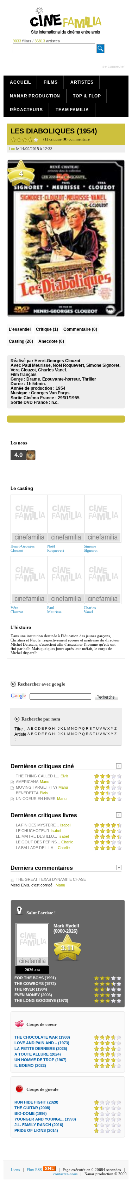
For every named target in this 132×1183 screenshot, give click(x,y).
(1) (47, 329)
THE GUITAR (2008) (32, 1108)
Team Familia (72, 109)
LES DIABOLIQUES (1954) (54, 131)
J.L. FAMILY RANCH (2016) (38, 1125)
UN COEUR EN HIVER (36, 798)
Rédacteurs (26, 109)
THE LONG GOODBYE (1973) (41, 1000)
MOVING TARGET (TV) (36, 787)
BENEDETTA (27, 793)
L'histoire (21, 627)
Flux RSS (35, 1169)
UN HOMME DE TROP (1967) (40, 1060)
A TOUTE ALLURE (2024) (37, 1054)
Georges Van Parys (50, 392)
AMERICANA (27, 781)
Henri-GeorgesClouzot (22, 548)
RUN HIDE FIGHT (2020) (36, 1102)
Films (51, 82)
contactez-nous (65, 1174)
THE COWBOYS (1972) (35, 983)
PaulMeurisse (54, 609)
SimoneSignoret (91, 548)
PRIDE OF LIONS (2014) (36, 1130)
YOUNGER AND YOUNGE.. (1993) (45, 1119)
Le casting (22, 488)
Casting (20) (21, 341)
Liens (15, 1169)
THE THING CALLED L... (37, 776)
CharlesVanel (90, 609)
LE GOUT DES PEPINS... (38, 842)
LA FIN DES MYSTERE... (37, 825)
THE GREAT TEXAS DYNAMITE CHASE (51, 879)
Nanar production (35, 96)
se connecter (113, 66)
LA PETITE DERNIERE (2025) (40, 1048)
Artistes (82, 82)
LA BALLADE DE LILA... (36, 848)
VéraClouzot (17, 609)
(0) (80, 329)
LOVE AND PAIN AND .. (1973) (41, 1043)
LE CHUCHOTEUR (32, 831)
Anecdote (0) (51, 341)
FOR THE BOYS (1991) (35, 978)
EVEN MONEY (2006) (33, 995)
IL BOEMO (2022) (30, 1065)
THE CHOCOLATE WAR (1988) (42, 1037)
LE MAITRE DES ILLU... (36, 836)
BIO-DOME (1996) (30, 1113)
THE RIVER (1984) (30, 989)
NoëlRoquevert (55, 548)
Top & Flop (87, 96)
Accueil (20, 82)
